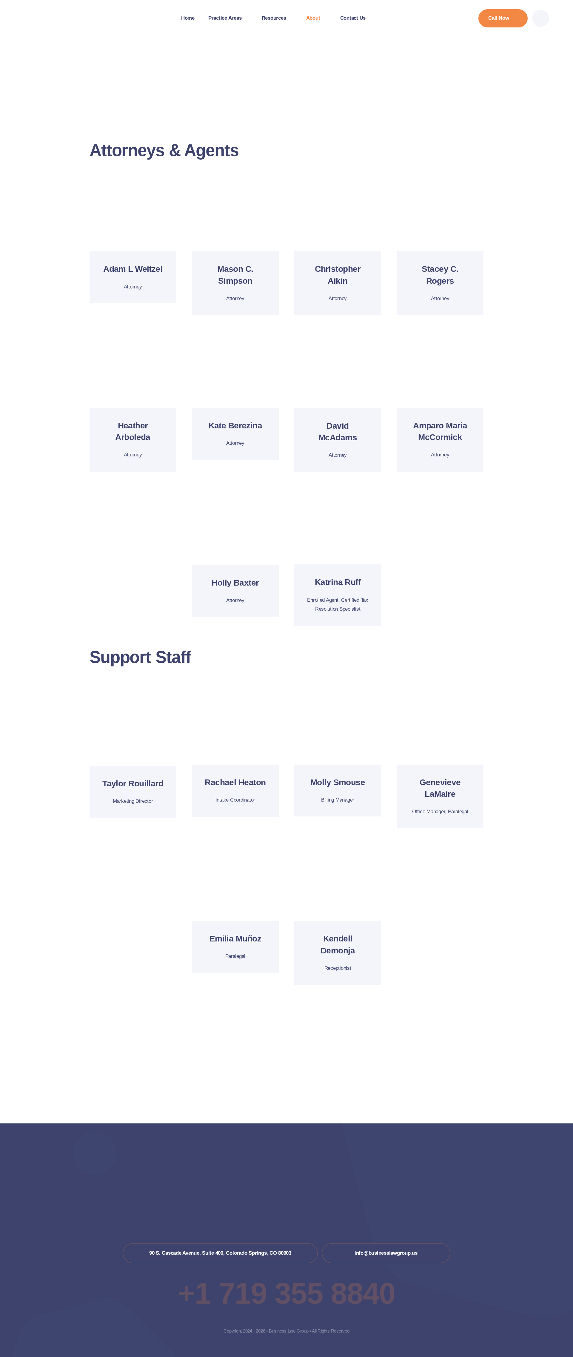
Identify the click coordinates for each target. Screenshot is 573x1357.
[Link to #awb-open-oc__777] (540, 18)
